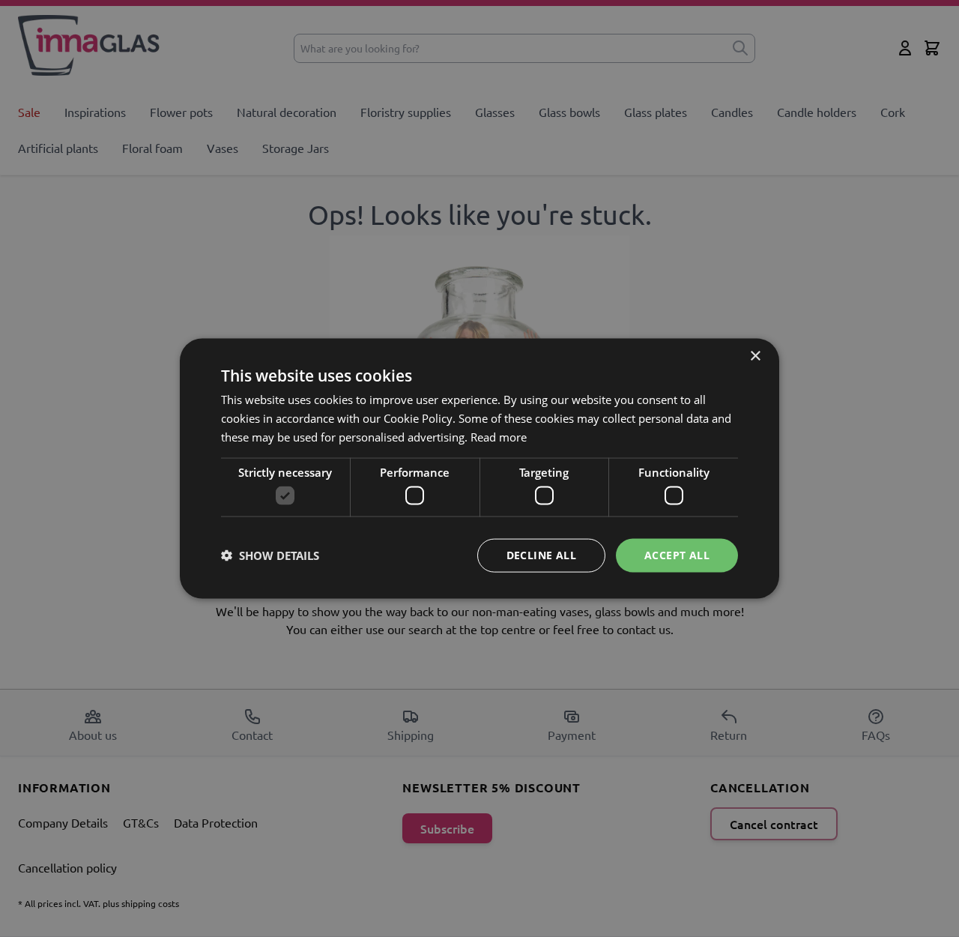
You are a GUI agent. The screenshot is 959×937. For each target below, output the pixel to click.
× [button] (754, 356)
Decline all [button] (541, 555)
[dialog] (479, 468)
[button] (270, 555)
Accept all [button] (677, 555)
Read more (499, 436)
